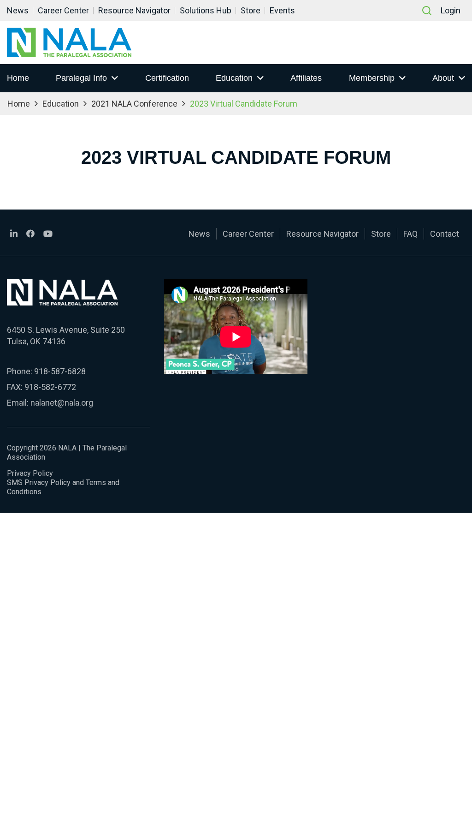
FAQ (410, 234)
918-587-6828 (60, 371)
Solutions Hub (205, 10)
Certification (167, 78)
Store (250, 10)
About (443, 78)
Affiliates (306, 78)
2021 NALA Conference (134, 103)
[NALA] (69, 42)
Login (450, 10)
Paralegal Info (81, 78)
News (18, 10)
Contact (444, 234)
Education (234, 78)
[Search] (426, 10)
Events (282, 10)
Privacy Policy (30, 473)
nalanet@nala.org (61, 403)
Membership (372, 78)
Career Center (63, 10)
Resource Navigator (134, 10)
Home (18, 78)
